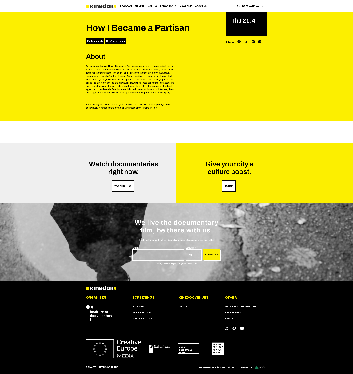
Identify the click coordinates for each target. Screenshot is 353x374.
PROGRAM (126, 6)
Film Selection (141, 312)
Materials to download (240, 307)
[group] (158, 253)
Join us (152, 6)
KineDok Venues (142, 318)
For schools (168, 6)
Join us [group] (228, 186)
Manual (140, 6)
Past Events (233, 312)
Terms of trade (108, 367)
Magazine (186, 6)
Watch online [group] (123, 186)
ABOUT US (201, 6)
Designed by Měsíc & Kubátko (217, 367)
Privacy (91, 367)
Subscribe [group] (211, 254)
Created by (247, 367)
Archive (230, 318)
